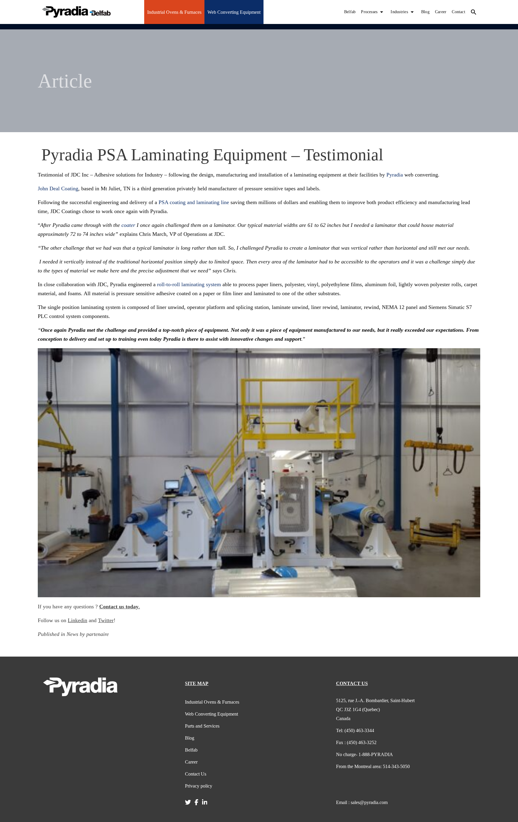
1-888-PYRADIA (364, 754)
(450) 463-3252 (356, 742)
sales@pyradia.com (362, 802)
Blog (425, 12)
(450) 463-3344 (355, 730)
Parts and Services (202, 726)
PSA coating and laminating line (194, 202)
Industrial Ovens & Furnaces (174, 12)
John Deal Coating (58, 188)
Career (440, 12)
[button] (473, 12)
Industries (399, 12)
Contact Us (195, 773)
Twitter (106, 620)
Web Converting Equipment (233, 12)
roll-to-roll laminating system (189, 284)
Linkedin (77, 620)
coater (128, 225)
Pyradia (394, 175)
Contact (458, 12)
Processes (369, 12)
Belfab (350, 12)
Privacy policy (198, 785)
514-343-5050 (373, 766)
